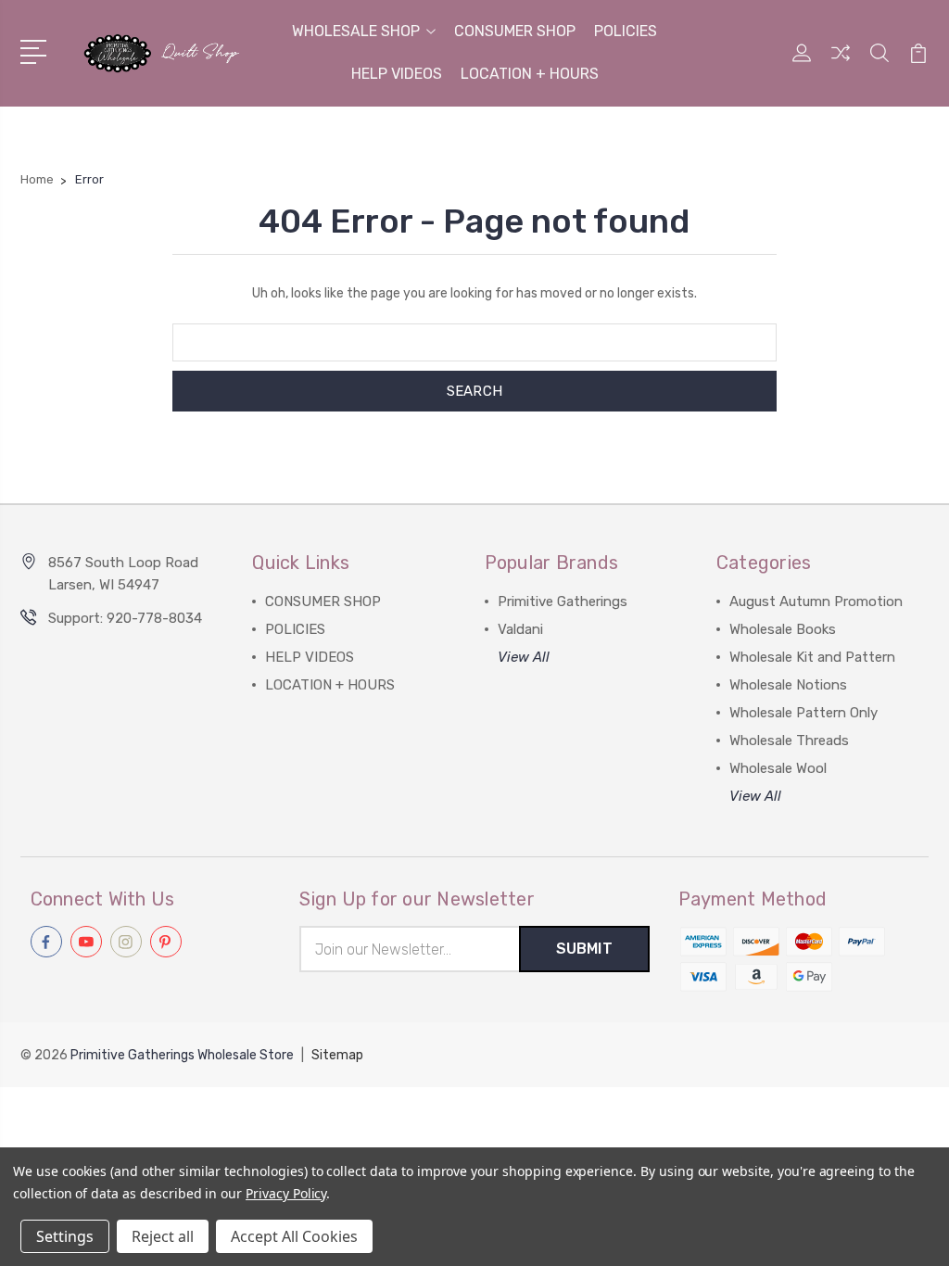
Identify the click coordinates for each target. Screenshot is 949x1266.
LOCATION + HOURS (530, 73)
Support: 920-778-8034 (125, 618)
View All (524, 657)
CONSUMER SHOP (515, 31)
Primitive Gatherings (562, 601)
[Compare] (840, 64)
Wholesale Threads (789, 740)
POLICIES (625, 31)
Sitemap (337, 1055)
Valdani (520, 629)
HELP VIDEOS (396, 73)
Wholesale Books (782, 629)
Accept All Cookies (294, 1236)
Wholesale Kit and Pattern (812, 657)
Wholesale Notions (788, 685)
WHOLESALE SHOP (356, 31)
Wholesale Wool (778, 768)
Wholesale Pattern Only (803, 712)
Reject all (163, 1236)
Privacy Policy (286, 1193)
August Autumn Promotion (816, 601)
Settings (65, 1236)
